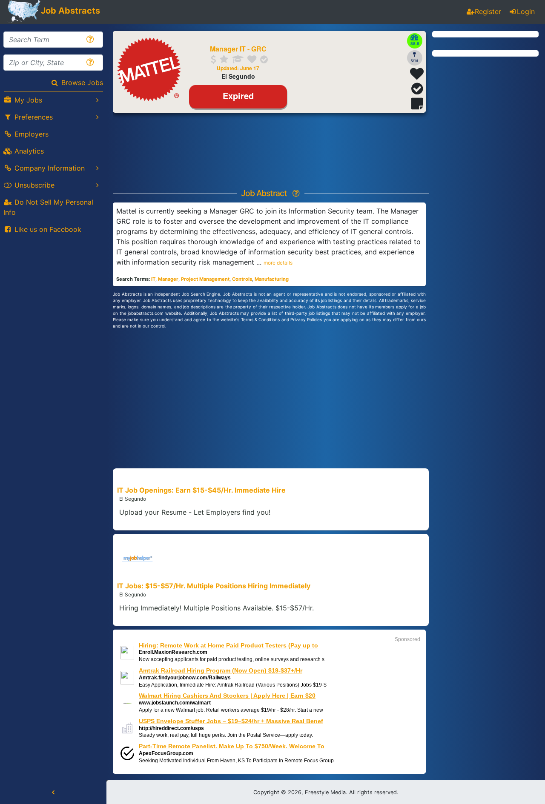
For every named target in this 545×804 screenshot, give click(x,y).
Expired (238, 96)
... (274, 262)
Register (488, 11)
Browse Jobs (82, 82)
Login (526, 11)
